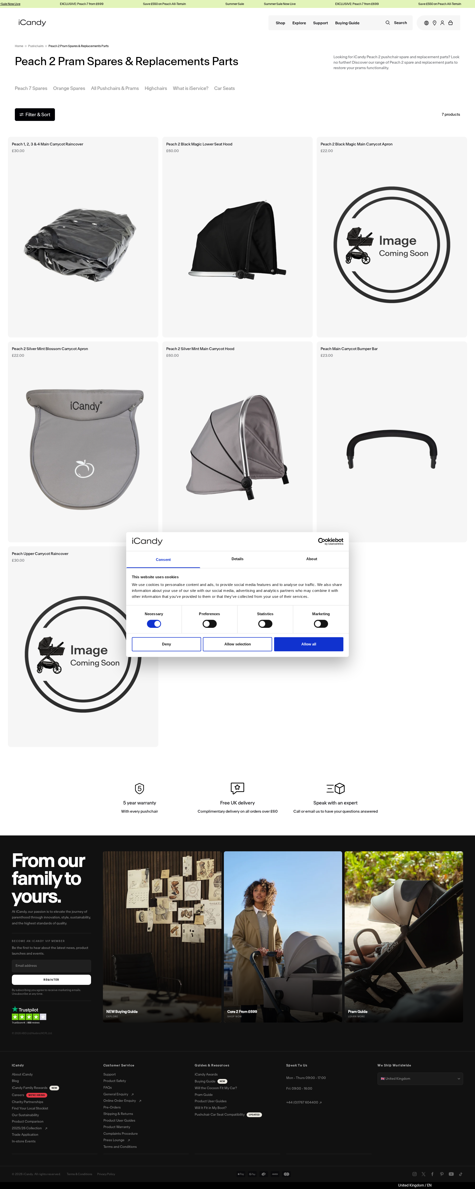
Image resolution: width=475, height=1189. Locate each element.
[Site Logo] (32, 23)
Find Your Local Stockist (30, 1108)
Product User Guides (119, 1121)
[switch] (210, 624)
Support (320, 23)
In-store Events (24, 1141)
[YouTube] (451, 1174)
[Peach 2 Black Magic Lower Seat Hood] (237, 237)
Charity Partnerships (27, 1102)
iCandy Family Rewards (34, 1088)
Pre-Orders (112, 1107)
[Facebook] (432, 1174)
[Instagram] (414, 1174)
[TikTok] (460, 1174)
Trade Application (25, 1135)
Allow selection (237, 644)
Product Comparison (28, 1122)
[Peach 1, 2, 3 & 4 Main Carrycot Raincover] (83, 237)
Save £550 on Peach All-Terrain (133, 4)
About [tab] (311, 559)
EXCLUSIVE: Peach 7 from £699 (50, 4)
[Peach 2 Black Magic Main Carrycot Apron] (392, 237)
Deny (166, 644)
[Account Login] (442, 23)
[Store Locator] (434, 23)
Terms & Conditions (79, 1174)
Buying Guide (347, 23)
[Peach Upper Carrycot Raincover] (83, 646)
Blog (15, 1081)
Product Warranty (116, 1127)
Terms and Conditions (120, 1147)
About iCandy (22, 1075)
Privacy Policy (106, 1174)
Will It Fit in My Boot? (211, 1108)
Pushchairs (36, 46)
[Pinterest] (441, 1174)
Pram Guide (204, 1095)
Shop (280, 23)
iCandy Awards (206, 1075)
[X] (424, 1174)
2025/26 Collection (27, 1128)
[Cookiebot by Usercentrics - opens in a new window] (321, 541)
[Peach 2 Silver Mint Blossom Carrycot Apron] (83, 441)
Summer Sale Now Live (210, 4)
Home (19, 46)
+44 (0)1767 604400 (302, 1103)
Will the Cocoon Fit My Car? (216, 1088)
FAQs (107, 1088)
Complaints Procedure (120, 1134)
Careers (28, 1095)
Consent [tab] (163, 559)
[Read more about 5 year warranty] (140, 799)
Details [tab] (238, 559)
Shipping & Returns (118, 1114)
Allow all (308, 644)
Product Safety (114, 1081)
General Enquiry (115, 1094)
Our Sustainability (25, 1115)
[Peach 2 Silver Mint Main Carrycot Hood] (237, 441)
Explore (299, 23)
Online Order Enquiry (119, 1101)
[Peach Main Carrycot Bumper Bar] (392, 441)
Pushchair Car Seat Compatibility (227, 1114)
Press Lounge (113, 1140)
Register (51, 979)
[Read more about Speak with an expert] (335, 799)
